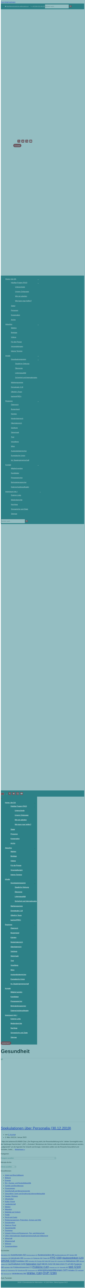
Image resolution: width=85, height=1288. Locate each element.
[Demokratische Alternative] (7, 657)
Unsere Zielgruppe (22, 815)
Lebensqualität (20, 896)
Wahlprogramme (17, 906)
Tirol (12, 961)
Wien (12, 970)
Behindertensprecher (18, 1006)
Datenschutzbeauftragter (20, 1010)
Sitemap (14, 1037)
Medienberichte (16, 1023)
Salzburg (14, 951)
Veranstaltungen (17, 870)
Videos (13, 861)
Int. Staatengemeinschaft (20, 984)
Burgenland (15, 933)
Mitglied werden (16, 992)
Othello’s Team (16, 915)
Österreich (14, 928)
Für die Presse (16, 865)
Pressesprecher (16, 1001)
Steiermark (15, 956)
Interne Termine (16, 875)
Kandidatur (15, 997)
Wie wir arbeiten (21, 820)
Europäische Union (18, 979)
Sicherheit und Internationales (26, 901)
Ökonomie (18, 892)
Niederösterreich (17, 942)
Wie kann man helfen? (23, 824)
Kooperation (15, 839)
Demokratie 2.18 (17, 911)
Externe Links (16, 1019)
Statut (13, 829)
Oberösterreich (16, 947)
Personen (14, 834)
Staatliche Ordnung (22, 887)
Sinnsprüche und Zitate (19, 1033)
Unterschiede (20, 810)
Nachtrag (14, 1028)
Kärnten (13, 937)
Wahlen (13, 851)
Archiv (13, 843)
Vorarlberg (14, 965)
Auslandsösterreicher (18, 974)
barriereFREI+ (16, 920)
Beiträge (14, 856)
